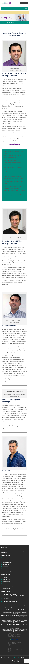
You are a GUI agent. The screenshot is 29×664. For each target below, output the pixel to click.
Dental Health (16, 609)
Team (4, 558)
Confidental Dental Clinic (14, 657)
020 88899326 (7, 598)
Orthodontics (6, 564)
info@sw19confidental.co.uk (10, 601)
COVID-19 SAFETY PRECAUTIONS (14, 13)
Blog (9, 606)
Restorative (5, 569)
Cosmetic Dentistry (7, 562)
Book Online (23, 3)
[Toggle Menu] (26, 8)
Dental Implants (6, 581)
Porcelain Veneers (7, 584)
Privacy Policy (19, 607)
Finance (14, 606)
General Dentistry (7, 571)
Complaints (21, 606)
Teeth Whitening (6, 579)
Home (2, 22)
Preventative (5, 566)
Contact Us (24, 609)
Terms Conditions (9, 607)
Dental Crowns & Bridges (8, 586)
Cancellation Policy (6, 609)
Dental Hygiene (6, 588)
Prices (4, 560)
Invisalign (5, 577)
